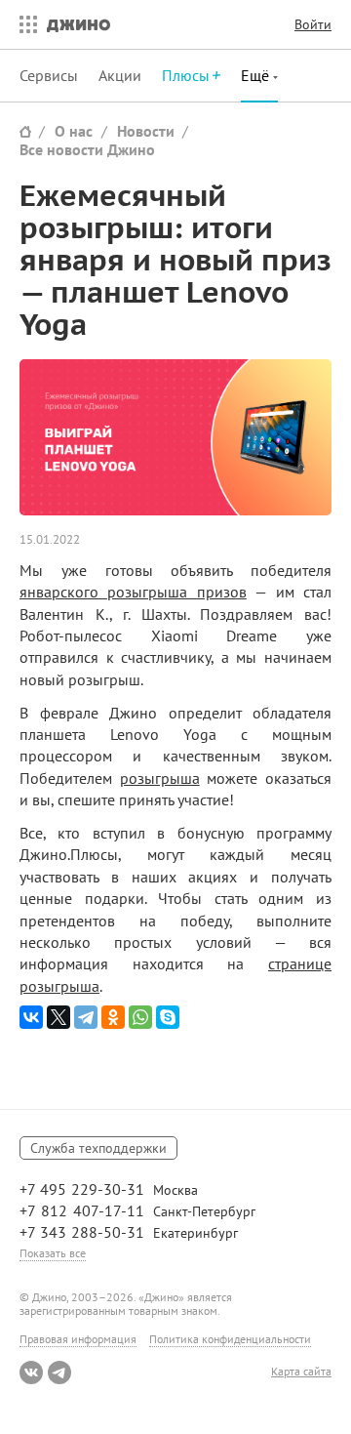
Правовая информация (78, 1339)
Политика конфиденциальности (230, 1339)
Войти (313, 24)
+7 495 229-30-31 (82, 1189)
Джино (78, 24)
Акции (119, 75)
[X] (58, 1017)
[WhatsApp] (140, 1017)
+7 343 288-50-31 (82, 1232)
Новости (146, 131)
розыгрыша (160, 778)
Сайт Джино (25, 131)
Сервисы (49, 75)
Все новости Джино (87, 149)
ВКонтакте (31, 1372)
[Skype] (167, 1017)
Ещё (257, 75)
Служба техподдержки (98, 1148)
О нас (74, 131)
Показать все (53, 1253)
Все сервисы (23, 24)
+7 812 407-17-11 (82, 1210)
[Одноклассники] (113, 1017)
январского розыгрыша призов (133, 591)
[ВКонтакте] (31, 1017)
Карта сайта (301, 1371)
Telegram (59, 1372)
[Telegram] (86, 1017)
